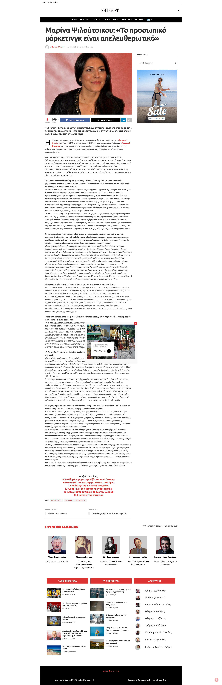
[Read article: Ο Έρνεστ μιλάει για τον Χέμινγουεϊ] (97, 619)
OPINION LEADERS (61, 527)
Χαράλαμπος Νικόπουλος (158, 632)
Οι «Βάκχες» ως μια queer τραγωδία (88, 485)
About (105, 671)
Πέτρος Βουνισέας (155, 611)
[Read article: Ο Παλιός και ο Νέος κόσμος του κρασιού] (97, 644)
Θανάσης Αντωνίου (155, 597)
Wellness (138, 19)
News (73, 19)
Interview (82, 47)
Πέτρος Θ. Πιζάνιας (155, 618)
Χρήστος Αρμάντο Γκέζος (158, 647)
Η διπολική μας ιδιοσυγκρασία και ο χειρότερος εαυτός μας (84, 565)
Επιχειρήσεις (81, 500)
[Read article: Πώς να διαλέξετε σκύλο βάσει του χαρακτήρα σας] (97, 631)
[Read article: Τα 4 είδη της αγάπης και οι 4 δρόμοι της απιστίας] (97, 593)
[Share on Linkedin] (123, 120)
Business (89, 47)
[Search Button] (179, 10)
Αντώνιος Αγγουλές (155, 639)
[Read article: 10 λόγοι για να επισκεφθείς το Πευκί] (54, 650)
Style (105, 19)
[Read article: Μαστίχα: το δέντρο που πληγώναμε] (97, 606)
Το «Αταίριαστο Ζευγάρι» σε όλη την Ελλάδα (88, 491)
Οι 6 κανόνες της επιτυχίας (88, 495)
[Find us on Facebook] (179, 2)
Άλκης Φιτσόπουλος (155, 590)
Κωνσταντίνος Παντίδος (158, 604)
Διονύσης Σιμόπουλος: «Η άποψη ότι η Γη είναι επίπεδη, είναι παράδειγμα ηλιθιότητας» (74, 633)
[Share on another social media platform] (129, 120)
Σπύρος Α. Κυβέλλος (155, 625)
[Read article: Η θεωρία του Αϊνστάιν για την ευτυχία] (54, 621)
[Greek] (149, 19)
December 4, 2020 (69, 638)
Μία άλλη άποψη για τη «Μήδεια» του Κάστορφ (88, 479)
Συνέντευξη (69, 500)
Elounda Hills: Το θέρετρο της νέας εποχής (88, 488)
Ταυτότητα (114, 671)
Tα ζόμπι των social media (57, 562)
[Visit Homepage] (110, 10)
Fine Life (126, 19)
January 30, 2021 (69, 594)
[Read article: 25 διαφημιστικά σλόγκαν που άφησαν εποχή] (54, 593)
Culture (95, 19)
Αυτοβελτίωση (56, 500)
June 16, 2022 (67, 608)
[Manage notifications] (216, 680)
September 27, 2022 (69, 652)
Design (115, 19)
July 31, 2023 (72, 47)
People (83, 19)
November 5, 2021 (69, 622)
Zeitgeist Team (57, 47)
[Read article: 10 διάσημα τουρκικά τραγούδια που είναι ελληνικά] (54, 607)
